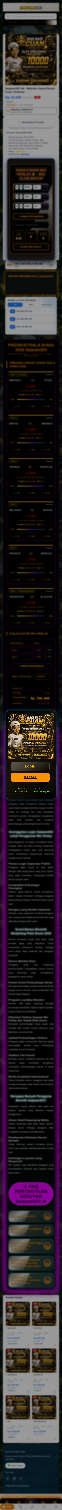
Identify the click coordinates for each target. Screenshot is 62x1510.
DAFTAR (30, 777)
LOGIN (30, 766)
